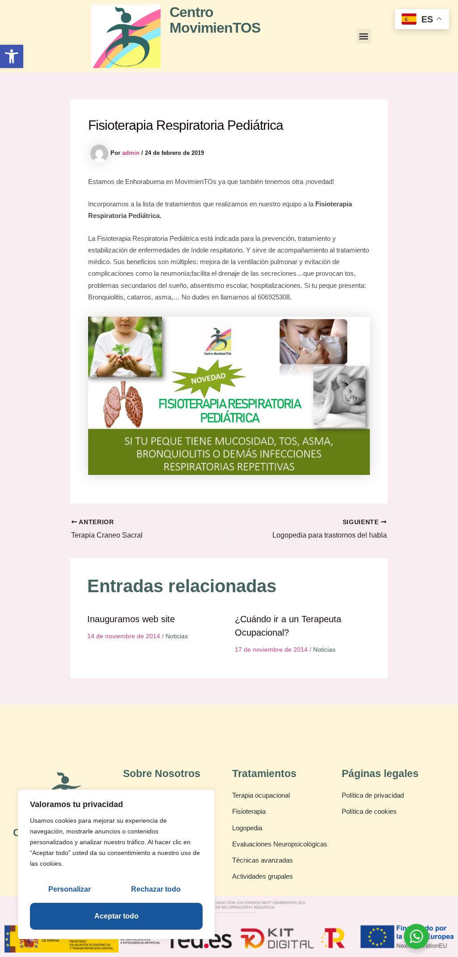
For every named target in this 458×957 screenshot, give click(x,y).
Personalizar (69, 889)
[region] (116, 864)
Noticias (176, 636)
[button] (11, 56)
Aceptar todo (116, 916)
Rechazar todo (156, 889)
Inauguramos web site (131, 619)
